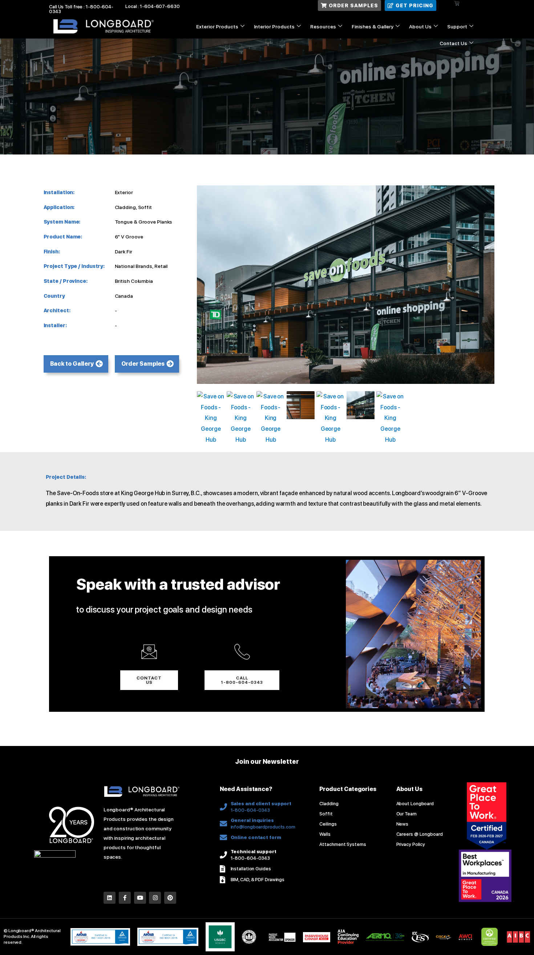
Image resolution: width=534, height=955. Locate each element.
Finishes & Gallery (372, 26)
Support (457, 26)
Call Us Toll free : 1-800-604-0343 (81, 9)
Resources (323, 26)
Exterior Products (217, 26)
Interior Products (274, 26)
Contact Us (453, 43)
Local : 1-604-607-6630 (152, 6)
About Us (420, 26)
